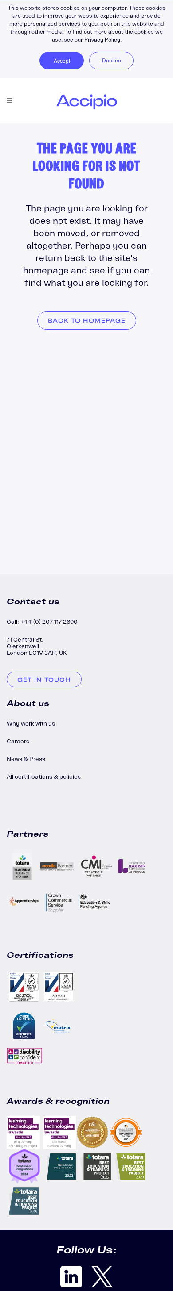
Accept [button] (62, 60)
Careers (18, 741)
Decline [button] (111, 60)
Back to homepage (87, 320)
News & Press (26, 759)
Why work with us (31, 723)
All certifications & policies (44, 776)
